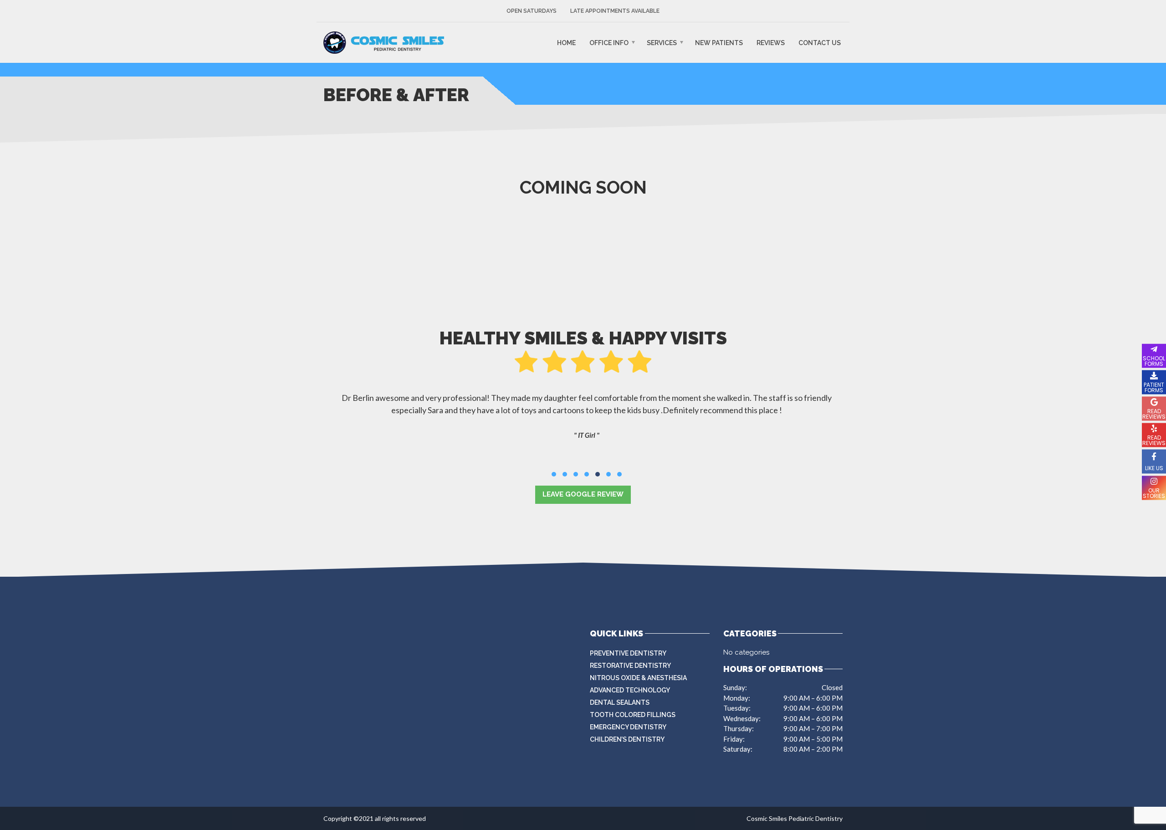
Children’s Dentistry (627, 739)
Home (566, 42)
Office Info (609, 42)
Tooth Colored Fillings (632, 714)
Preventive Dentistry (628, 653)
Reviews (771, 42)
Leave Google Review (583, 494)
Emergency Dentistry (628, 727)
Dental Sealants (619, 702)
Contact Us (819, 42)
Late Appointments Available (615, 11)
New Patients (719, 42)
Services (662, 42)
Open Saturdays (531, 11)
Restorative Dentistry (630, 665)
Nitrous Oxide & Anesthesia (638, 677)
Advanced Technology (630, 690)
